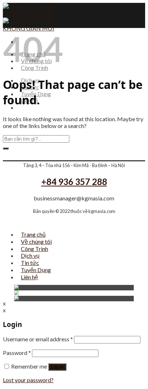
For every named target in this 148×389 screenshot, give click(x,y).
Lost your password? (28, 379)
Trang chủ (33, 234)
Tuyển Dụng (36, 269)
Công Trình (34, 248)
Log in (57, 367)
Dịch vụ (30, 255)
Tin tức (30, 262)
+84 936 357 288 (74, 181)
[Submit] (6, 148)
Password (17, 352)
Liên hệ (29, 277)
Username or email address (38, 339)
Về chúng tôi (36, 241)
